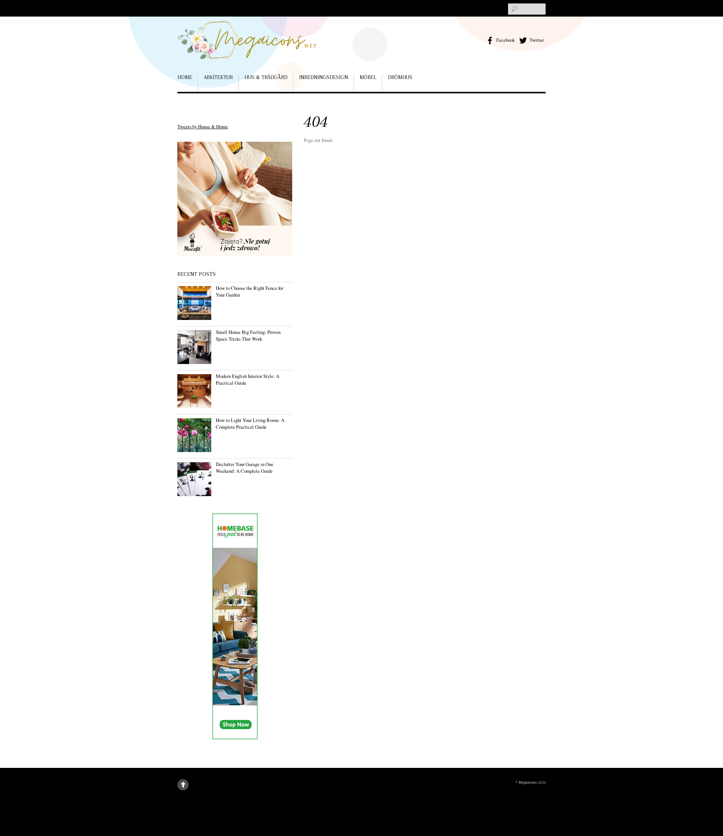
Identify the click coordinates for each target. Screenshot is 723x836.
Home (184, 77)
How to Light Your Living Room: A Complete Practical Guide (250, 423)
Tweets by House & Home (202, 126)
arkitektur (218, 77)
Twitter (536, 40)
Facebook (505, 40)
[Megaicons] (247, 48)
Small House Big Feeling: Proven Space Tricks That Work (248, 335)
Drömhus (400, 77)
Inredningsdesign (323, 77)
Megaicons (528, 782)
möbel (368, 77)
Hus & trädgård (265, 77)
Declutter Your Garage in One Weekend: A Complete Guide (244, 467)
